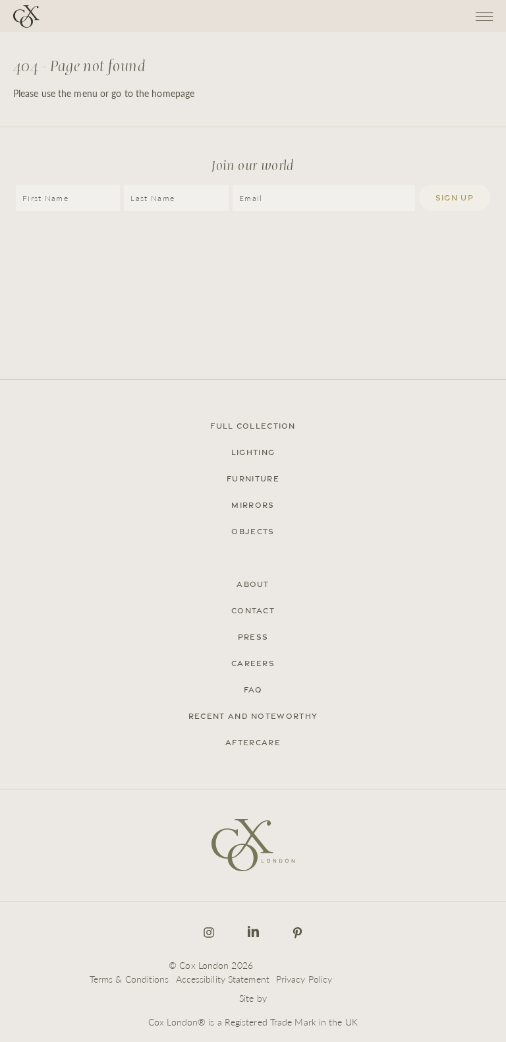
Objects (252, 531)
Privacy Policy (304, 978)
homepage (173, 93)
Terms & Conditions (129, 978)
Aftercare (253, 742)
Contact (253, 610)
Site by (253, 997)
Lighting (253, 452)
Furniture (253, 478)
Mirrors (252, 505)
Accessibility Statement (222, 978)
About (253, 584)
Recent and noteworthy (253, 716)
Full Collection (253, 426)
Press (253, 637)
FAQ (253, 689)
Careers (253, 663)
